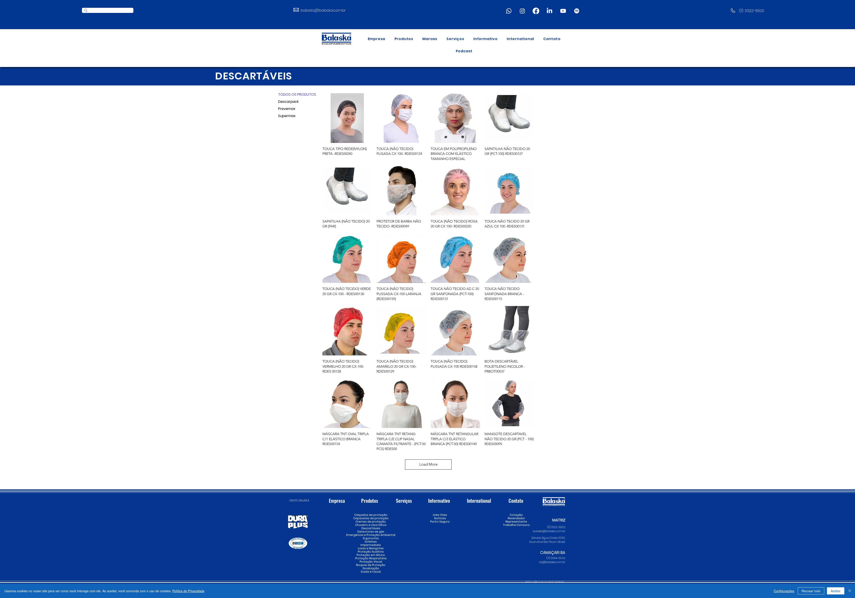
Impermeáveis (370, 545)
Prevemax (286, 108)
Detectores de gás (370, 531)
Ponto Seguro (440, 521)
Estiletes (371, 541)
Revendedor (516, 518)
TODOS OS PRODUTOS (293, 94)
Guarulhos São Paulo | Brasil (547, 542)
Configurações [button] (784, 591)
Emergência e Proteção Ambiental (370, 535)
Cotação (516, 515)
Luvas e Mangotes (370, 548)
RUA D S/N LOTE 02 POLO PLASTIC (545, 582)
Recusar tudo (811, 591)
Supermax (286, 115)
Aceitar (836, 591)
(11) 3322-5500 (751, 10)
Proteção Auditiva (370, 551)
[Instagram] (522, 11)
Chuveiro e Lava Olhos (370, 525)
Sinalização (370, 568)
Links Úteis (440, 515)
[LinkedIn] (549, 11)
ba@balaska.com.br (552, 562)
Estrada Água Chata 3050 (548, 538)
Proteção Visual (370, 561)
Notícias (440, 518)
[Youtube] (563, 11)
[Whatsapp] (508, 11)
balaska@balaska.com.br (323, 10)
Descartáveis (370, 528)
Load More (428, 464)
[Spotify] (576, 11)
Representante (516, 521)
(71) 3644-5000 (555, 558)
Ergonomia (371, 538)
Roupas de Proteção (370, 565)
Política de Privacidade (188, 591)
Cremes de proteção (370, 521)
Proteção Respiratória (370, 558)
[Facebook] (536, 11)
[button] (404, 39)
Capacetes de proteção (370, 518)
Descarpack (288, 101)
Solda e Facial (371, 571)
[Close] (849, 590)
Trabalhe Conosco (516, 525)
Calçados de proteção (370, 515)
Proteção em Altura (370, 555)
